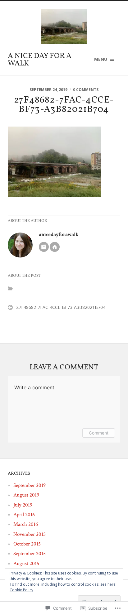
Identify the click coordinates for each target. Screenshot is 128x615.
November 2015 (29, 534)
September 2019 (29, 485)
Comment (98, 432)
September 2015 (29, 553)
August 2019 (26, 495)
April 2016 (24, 514)
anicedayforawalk (58, 234)
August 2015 (26, 563)
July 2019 (22, 505)
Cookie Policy (21, 590)
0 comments (85, 89)
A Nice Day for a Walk (39, 60)
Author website (55, 247)
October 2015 (27, 544)
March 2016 (25, 524)
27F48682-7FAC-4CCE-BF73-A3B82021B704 (60, 307)
